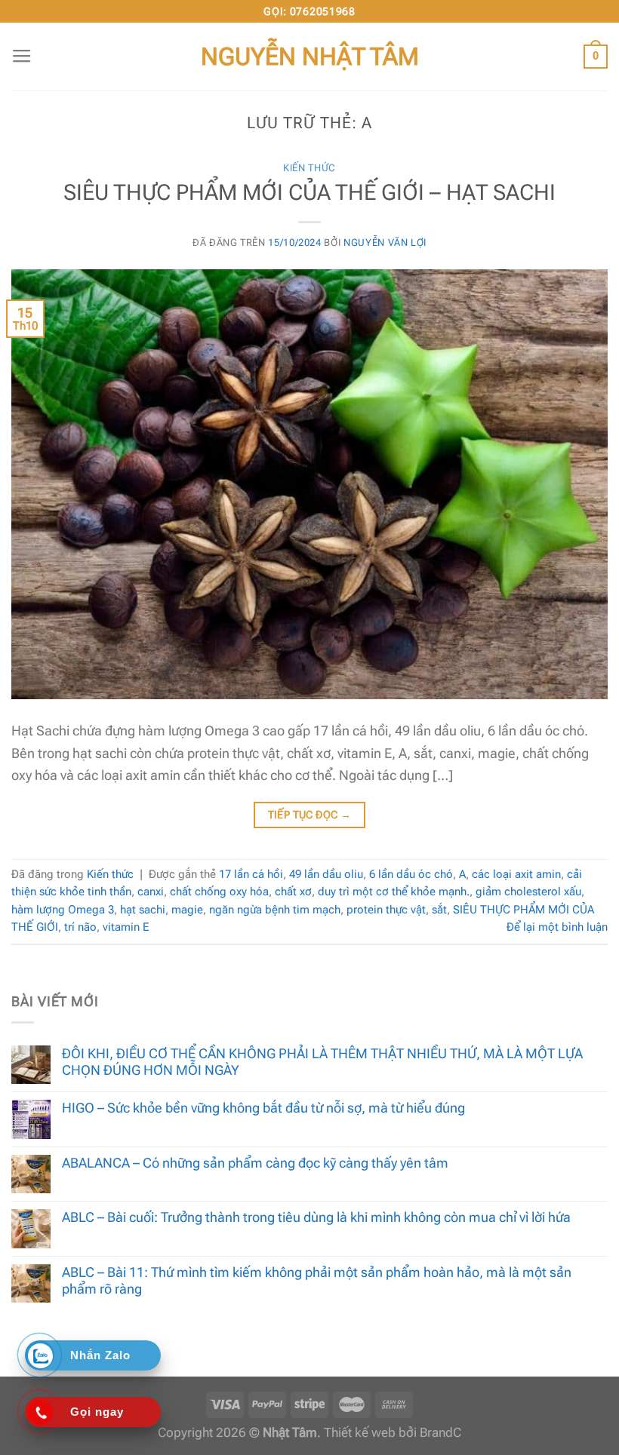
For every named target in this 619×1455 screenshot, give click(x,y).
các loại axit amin (516, 874)
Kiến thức (309, 167)
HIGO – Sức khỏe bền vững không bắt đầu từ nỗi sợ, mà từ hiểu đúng (263, 1108)
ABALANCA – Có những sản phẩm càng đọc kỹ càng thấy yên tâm (255, 1163)
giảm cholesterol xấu (528, 891)
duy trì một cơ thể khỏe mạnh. (394, 891)
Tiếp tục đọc (310, 815)
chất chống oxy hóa (219, 891)
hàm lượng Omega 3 (62, 909)
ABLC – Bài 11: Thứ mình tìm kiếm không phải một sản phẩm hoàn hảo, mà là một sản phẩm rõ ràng (316, 1280)
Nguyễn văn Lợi (385, 242)
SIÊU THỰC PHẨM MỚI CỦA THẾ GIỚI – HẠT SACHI (309, 192)
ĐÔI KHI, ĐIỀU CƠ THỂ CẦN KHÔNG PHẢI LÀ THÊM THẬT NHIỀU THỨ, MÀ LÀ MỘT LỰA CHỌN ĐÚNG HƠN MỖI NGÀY (322, 1061)
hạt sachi (142, 909)
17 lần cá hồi (251, 874)
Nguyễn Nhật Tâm (310, 57)
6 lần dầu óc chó (411, 874)
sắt (439, 909)
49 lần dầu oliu (326, 874)
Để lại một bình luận (557, 927)
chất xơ (293, 891)
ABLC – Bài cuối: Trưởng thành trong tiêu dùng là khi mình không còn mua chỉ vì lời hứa (316, 1217)
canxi (150, 891)
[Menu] (21, 56)
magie (187, 909)
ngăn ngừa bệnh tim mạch (274, 909)
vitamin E (126, 927)
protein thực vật (386, 909)
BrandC (440, 1433)
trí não (80, 927)
